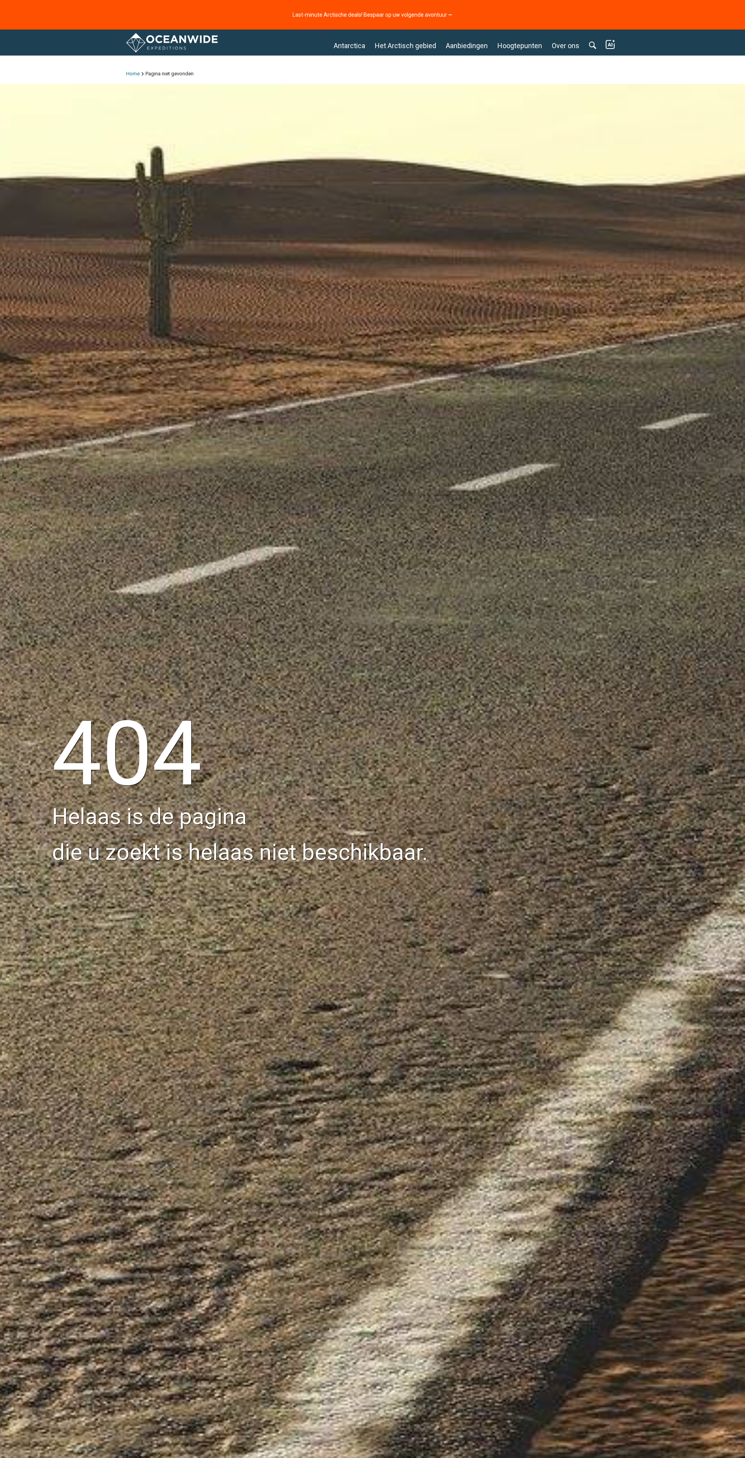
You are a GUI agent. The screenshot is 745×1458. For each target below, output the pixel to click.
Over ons (565, 46)
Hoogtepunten (519, 46)
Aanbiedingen (467, 46)
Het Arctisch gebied (405, 46)
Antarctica (349, 46)
